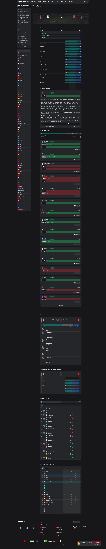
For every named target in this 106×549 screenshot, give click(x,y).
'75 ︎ (42, 35)
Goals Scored (44, 388)
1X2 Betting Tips (23, 38)
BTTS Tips (21, 44)
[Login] (87, 2)
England (22, 6)
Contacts (58, 525)
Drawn (43, 383)
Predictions (33, 1)
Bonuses (39, 1)
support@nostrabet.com (77, 529)
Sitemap (58, 534)
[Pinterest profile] (24, 528)
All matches (22, 9)
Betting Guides (44, 534)
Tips (19, 6)
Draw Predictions (23, 34)
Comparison (43, 527)
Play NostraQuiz (23, 20)
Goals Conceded (45, 390)
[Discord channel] (33, 528)
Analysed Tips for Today (24, 11)
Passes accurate (43, 74)
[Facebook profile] (19, 528)
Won (43, 380)
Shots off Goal (42, 43)
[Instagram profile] (26, 528)
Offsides (41, 61)
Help (65, 1)
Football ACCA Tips (23, 25)
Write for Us (59, 529)
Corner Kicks (42, 59)
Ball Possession (43, 64)
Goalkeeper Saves (43, 69)
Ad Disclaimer (59, 535)
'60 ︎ (42, 33)
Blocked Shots (42, 48)
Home (45, 404)
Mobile (57, 1)
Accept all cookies (97, 542)
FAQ (58, 524)
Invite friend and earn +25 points (24, 23)
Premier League (28, 6)
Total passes (42, 72)
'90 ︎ (42, 37)
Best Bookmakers (46, 1)
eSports (42, 532)
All (42, 404)
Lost (43, 385)
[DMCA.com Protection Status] (45, 541)
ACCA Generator (23, 13)
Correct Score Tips (23, 32)
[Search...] (85, 2)
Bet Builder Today (23, 30)
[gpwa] (32, 541)
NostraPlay (70, 1)
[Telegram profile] (30, 528)
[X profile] (21, 528)
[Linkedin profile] (28, 528)
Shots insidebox (43, 51)
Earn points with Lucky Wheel (23, 18)
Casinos (52, 1)
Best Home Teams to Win (24, 40)
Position (43, 377)
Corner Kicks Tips (23, 42)
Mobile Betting (44, 530)
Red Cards (42, 82)
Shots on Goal (42, 41)
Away (48, 404)
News (62, 1)
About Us (59, 527)
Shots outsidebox (43, 54)
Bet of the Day (22, 27)
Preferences (97, 544)
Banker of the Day (23, 36)
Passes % (42, 77)
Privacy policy (59, 532)
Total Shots (42, 46)
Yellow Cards (42, 66)
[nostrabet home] (22, 522)
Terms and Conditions (61, 530)
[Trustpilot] (27, 541)
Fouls (41, 56)
